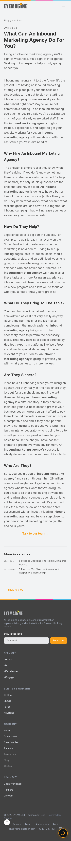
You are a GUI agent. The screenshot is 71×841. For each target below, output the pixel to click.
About (7, 730)
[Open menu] (63, 5)
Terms (28, 824)
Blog (6, 20)
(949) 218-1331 (47, 828)
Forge (7, 706)
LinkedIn (8, 795)
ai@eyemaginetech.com (22, 828)
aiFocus (8, 659)
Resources (10, 754)
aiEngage (9, 677)
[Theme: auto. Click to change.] (7, 822)
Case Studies (11, 742)
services (17, 20)
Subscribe (58, 640)
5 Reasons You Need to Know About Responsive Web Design (39, 571)
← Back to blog (13, 589)
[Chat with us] (63, 833)
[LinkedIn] (60, 828)
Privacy (17, 824)
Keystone (9, 712)
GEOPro (8, 695)
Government (10, 736)
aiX (5, 665)
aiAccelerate (11, 671)
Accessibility (42, 824)
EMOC (7, 701)
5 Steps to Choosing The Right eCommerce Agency (43, 562)
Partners (8, 748)
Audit (55, 824)
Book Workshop (13, 783)
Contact (8, 766)
